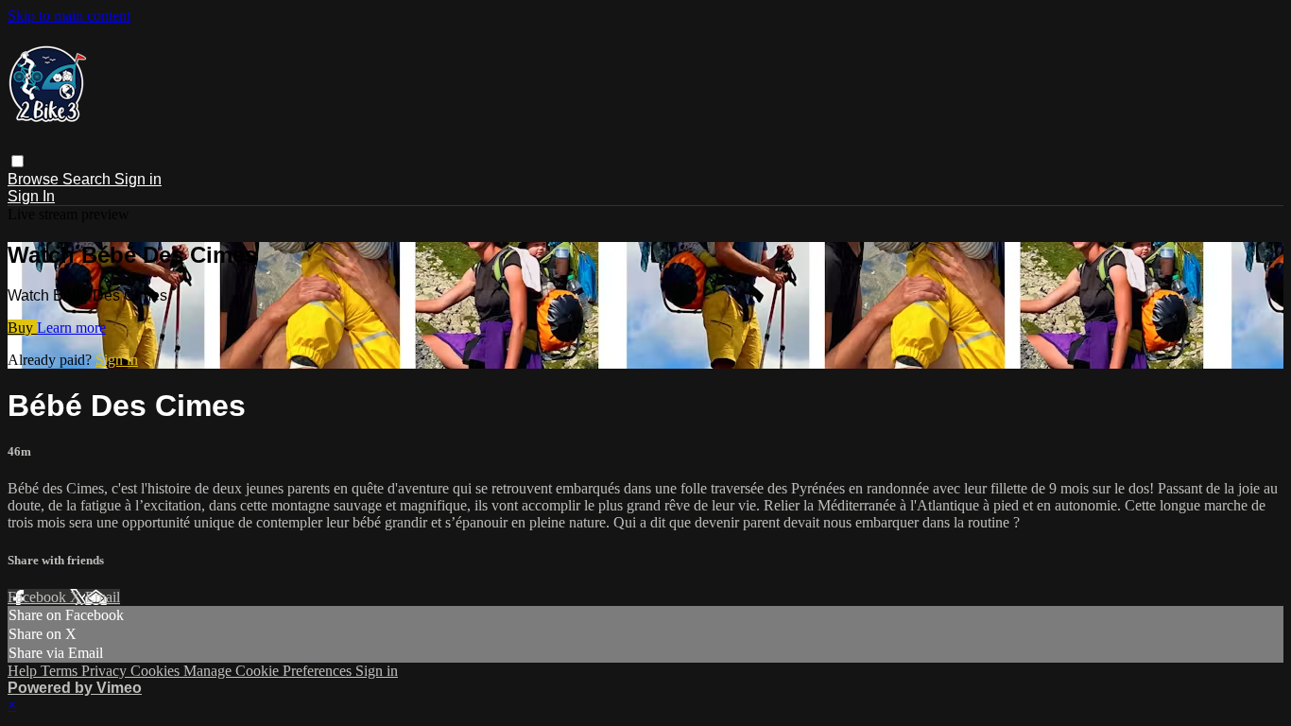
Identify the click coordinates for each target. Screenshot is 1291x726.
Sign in (138, 179)
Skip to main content (69, 16)
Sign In (31, 196)
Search (88, 179)
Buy (22, 328)
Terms (61, 671)
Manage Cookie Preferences (269, 671)
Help (24, 671)
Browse (35, 179)
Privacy (105, 671)
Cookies (156, 671)
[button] (17, 161)
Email (102, 597)
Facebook (39, 597)
